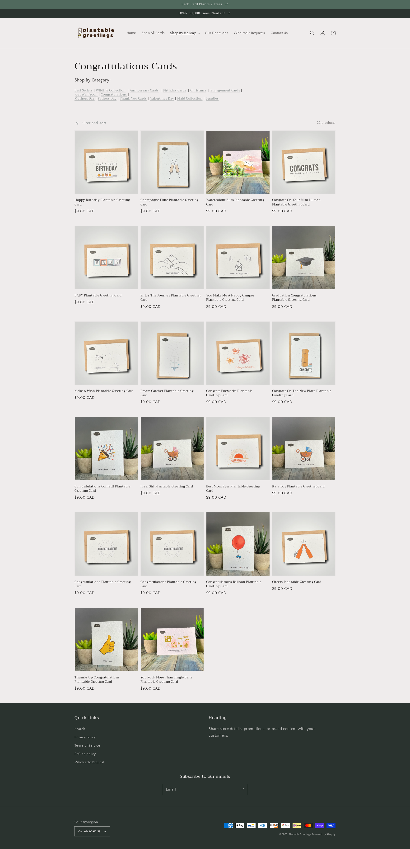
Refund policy (85, 754)
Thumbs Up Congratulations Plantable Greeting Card (97, 679)
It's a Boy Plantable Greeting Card (298, 486)
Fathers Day (107, 98)
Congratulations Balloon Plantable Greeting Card (233, 584)
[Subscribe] (242, 789)
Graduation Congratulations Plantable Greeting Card (294, 297)
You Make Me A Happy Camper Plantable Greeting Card (230, 297)
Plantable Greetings (300, 834)
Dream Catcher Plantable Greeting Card (167, 393)
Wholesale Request (89, 762)
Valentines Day (162, 98)
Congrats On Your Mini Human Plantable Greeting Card (296, 202)
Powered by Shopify (323, 834)
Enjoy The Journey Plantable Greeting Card (170, 297)
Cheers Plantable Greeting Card (296, 582)
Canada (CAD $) (89, 831)
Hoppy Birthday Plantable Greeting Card (102, 202)
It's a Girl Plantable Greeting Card (166, 486)
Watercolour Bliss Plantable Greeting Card (235, 202)
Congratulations (114, 94)
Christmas (198, 90)
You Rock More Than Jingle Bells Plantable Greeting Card (166, 679)
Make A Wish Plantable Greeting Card (104, 391)
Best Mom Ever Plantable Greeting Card (233, 488)
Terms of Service (87, 746)
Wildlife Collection (111, 90)
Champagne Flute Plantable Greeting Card (169, 202)
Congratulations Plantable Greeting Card (103, 584)
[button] (312, 33)
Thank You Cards (133, 98)
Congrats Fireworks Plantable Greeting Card (229, 393)
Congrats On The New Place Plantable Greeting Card (302, 393)
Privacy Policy (85, 737)
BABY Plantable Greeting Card (98, 295)
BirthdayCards (174, 90)
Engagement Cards (225, 90)
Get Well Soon (86, 94)
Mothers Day (85, 98)
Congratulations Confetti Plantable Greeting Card (102, 488)
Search (80, 729)
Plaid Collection (190, 98)
